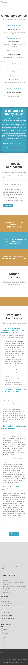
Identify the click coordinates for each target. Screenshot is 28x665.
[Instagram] (2, 642)
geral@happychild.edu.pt (8, 618)
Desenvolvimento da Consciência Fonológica (13, 582)
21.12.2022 (6, 580)
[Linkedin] (2, 638)
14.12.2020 (6, 590)
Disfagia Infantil (6, 592)
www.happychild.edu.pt (7, 615)
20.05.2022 (6, 584)
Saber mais (8, 205)
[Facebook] (2, 629)
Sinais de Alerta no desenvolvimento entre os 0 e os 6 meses (14, 587)
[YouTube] (2, 633)
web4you (22, 662)
